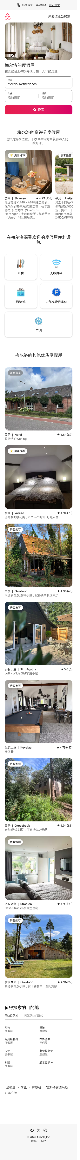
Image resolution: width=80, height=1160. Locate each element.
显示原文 (54, 5)
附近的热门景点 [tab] (33, 1015)
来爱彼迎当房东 (59, 16)
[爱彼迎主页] (7, 16)
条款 (43, 1141)
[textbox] (21, 97)
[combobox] (38, 84)
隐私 (34, 1141)
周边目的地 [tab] (11, 1015)
